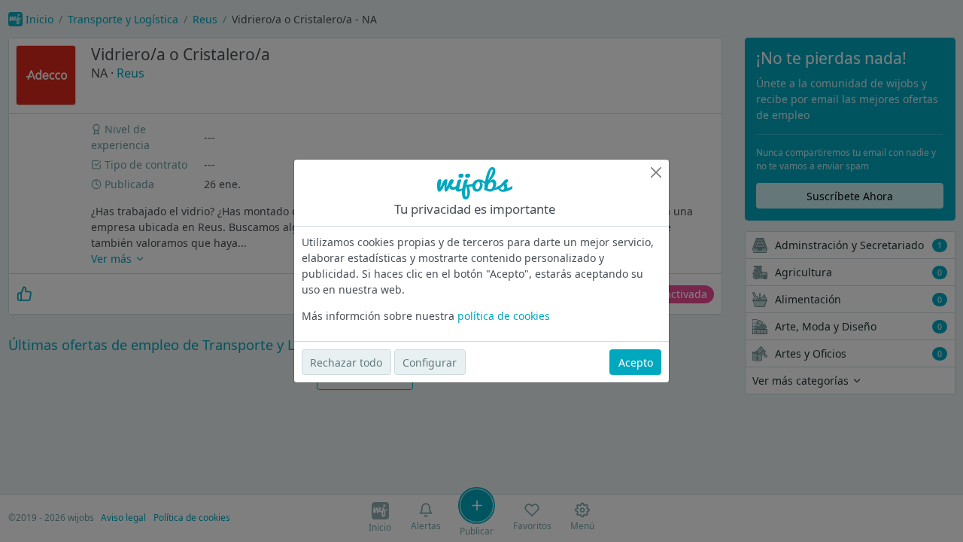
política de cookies (503, 316)
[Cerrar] (656, 172)
